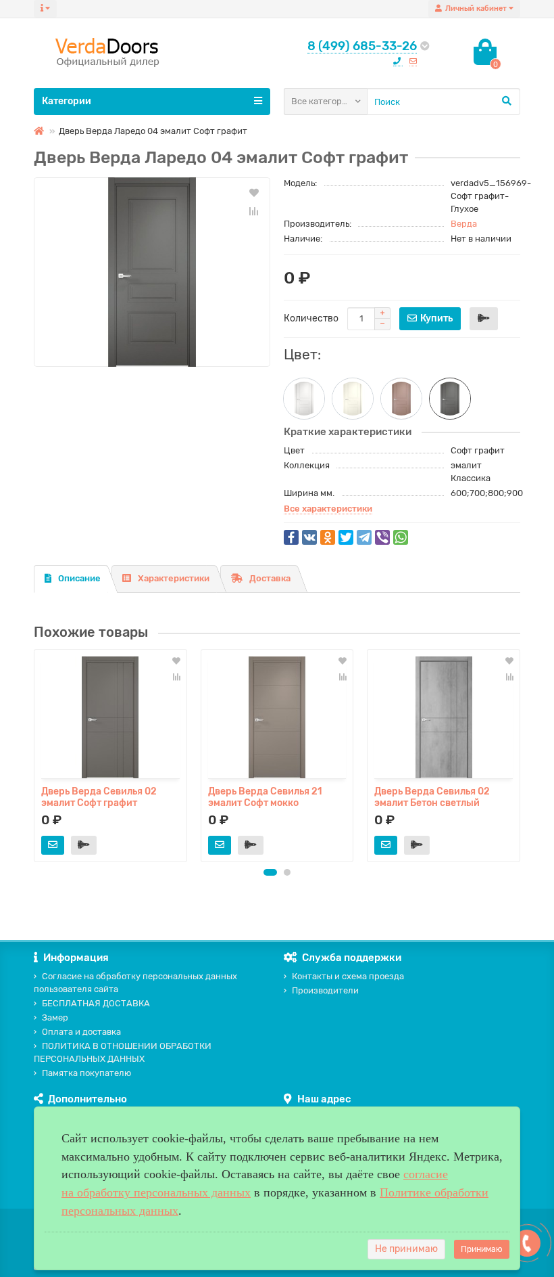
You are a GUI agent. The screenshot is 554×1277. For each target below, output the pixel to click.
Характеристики (173, 578)
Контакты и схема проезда (348, 976)
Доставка (270, 578)
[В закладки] (254, 192)
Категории (66, 101)
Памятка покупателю (86, 1073)
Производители (325, 990)
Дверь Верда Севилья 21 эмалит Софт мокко (265, 796)
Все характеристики (328, 508)
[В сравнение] (254, 211)
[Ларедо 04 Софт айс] (304, 398)
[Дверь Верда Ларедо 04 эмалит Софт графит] (152, 272)
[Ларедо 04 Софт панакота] (352, 398)
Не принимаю (406, 1249)
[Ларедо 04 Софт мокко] (401, 398)
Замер (55, 1017)
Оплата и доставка (81, 1032)
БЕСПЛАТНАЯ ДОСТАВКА (96, 1003)
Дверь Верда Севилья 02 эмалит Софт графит (99, 796)
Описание (79, 578)
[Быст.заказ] (484, 318)
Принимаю (482, 1249)
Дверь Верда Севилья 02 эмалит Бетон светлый (432, 796)
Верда (464, 224)
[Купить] (52, 845)
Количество (311, 318)
